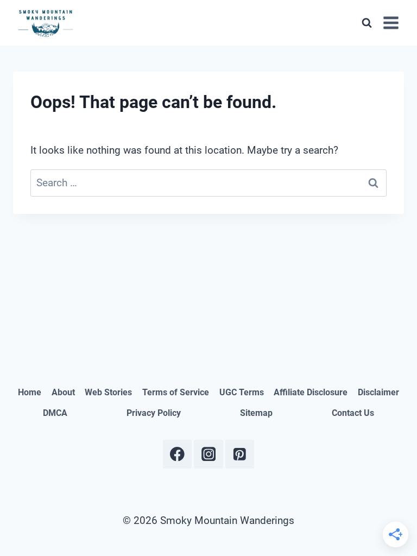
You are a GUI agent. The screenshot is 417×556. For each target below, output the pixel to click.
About (63, 392)
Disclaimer (378, 392)
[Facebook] (177, 454)
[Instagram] (208, 454)
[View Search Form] (367, 22)
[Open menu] (390, 22)
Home (29, 392)
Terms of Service (175, 392)
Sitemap (256, 413)
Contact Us (353, 413)
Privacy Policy (154, 413)
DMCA (55, 413)
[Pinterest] (239, 454)
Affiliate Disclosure (311, 392)
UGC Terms (241, 392)
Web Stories (108, 392)
